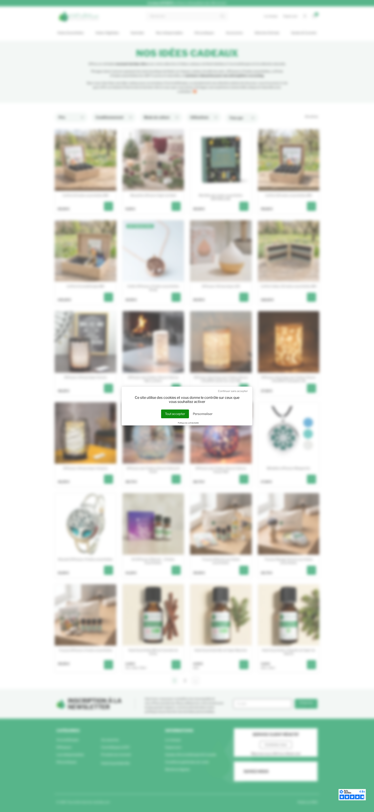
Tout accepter (175, 414)
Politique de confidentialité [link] (188, 423)
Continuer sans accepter (233, 391)
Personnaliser (203, 414)
